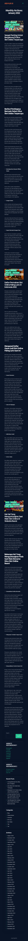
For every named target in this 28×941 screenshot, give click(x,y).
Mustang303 (9, 748)
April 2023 (9, 900)
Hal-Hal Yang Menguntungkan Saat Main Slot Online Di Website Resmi (13, 517)
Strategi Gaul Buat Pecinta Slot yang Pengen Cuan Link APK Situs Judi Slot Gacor (13, 796)
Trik (12, 27)
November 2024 (11, 864)
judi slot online (9, 771)
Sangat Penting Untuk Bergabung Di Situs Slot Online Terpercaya (13, 37)
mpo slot (8, 773)
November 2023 (11, 889)
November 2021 (11, 929)
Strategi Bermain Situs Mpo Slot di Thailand (13, 783)
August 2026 (10, 836)
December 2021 (11, 926)
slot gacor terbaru (10, 769)
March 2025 (10, 856)
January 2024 (10, 884)
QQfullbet (8, 757)
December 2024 (11, 862)
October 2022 (10, 911)
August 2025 (10, 844)
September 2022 (11, 913)
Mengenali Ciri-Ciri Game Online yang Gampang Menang (14, 791)
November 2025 (11, 838)
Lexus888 (8, 755)
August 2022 (10, 915)
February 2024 (10, 882)
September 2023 (11, 893)
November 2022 (11, 909)
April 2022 (9, 917)
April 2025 (9, 853)
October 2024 (10, 867)
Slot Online (16, 24)
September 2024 (11, 869)
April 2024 (9, 878)
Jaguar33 (8, 758)
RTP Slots (9, 24)
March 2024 (10, 880)
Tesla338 (8, 750)
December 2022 (11, 906)
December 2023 (11, 886)
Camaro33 (8, 753)
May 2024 (9, 875)
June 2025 (9, 849)
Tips (7, 27)
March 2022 (10, 920)
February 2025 (10, 858)
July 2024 (9, 871)
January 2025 (10, 860)
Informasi (13, 22)
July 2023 (9, 898)
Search (7, 733)
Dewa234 (8, 752)
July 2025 (9, 847)
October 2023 (10, 891)
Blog (8, 22)
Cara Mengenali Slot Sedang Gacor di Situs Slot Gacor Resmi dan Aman (13, 802)
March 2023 (10, 902)
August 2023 (10, 895)
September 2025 (11, 842)
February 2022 (10, 922)
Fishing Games (10, 815)
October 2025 (10, 840)
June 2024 (9, 873)
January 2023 (10, 904)
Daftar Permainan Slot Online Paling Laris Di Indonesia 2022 (13, 284)
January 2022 (10, 924)
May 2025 (9, 851)
